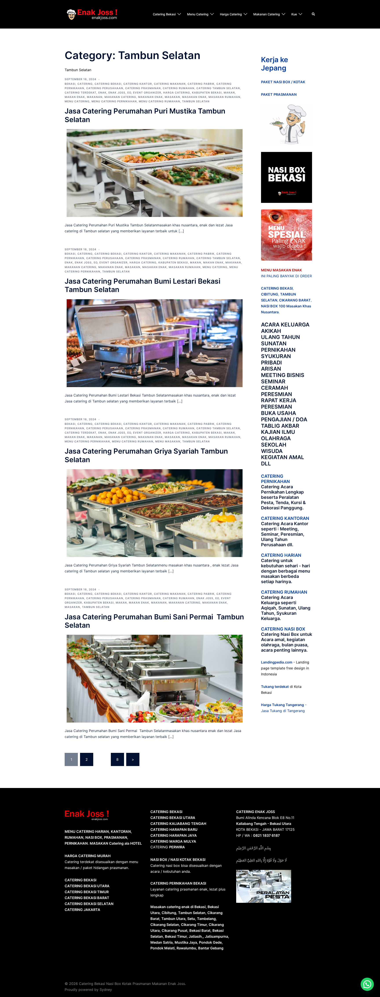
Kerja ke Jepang (274, 63)
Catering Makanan (170, 83)
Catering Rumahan (178, 88)
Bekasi (70, 83)
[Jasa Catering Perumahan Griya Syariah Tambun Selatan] (155, 512)
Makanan (94, 97)
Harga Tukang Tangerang (282, 705)
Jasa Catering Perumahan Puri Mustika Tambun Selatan (145, 115)
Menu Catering (197, 14)
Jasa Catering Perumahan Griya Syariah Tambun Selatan (146, 455)
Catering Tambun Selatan (218, 88)
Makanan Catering (266, 14)
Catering (85, 83)
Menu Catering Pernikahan (114, 101)
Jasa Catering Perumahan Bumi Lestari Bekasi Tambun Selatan (142, 285)
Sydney (106, 989)
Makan (229, 92)
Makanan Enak (150, 97)
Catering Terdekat (80, 92)
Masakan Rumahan (224, 97)
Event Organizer (147, 92)
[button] (367, 984)
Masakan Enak (194, 97)
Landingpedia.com (276, 662)
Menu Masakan (167, 441)
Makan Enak (75, 97)
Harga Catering (231, 14)
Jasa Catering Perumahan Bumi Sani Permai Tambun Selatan (154, 621)
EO (129, 92)
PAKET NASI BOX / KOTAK (283, 82)
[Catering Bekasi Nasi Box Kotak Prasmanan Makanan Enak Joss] (92, 14)
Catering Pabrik (201, 83)
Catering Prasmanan (143, 88)
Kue (294, 14)
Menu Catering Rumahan (159, 101)
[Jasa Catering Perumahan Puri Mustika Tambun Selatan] (155, 173)
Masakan (172, 97)
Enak (102, 92)
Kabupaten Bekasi (207, 92)
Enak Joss (116, 92)
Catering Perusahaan (104, 88)
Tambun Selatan (196, 101)
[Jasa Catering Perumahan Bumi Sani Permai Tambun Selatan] (155, 678)
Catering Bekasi (164, 14)
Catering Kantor (137, 83)
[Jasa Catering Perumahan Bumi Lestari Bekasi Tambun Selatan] (155, 343)
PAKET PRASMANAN (279, 94)
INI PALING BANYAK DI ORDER (286, 276)
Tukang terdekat (275, 686)
